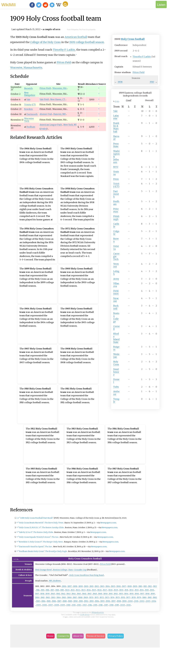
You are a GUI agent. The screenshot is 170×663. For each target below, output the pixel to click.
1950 (105, 594)
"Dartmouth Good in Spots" (31, 546)
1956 (137, 594)
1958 (147, 594)
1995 (102, 601)
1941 (58, 594)
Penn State (116, 145)
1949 (100, 594)
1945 (79, 594)
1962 (48, 597)
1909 (135, 586)
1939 (48, 594)
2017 (106, 605)
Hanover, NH (59, 114)
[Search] (65, 4)
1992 (86, 601)
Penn (116, 179)
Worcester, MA (59, 88)
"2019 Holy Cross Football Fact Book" (36, 518)
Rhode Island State (116, 337)
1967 (75, 597)
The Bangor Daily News (53, 542)
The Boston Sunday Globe (53, 527)
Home (50, 636)
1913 (155, 586)
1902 (97, 586)
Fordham (116, 202)
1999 (124, 601)
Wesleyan (116, 355)
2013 (84, 605)
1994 (97, 601)
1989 (70, 601)
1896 (64, 586)
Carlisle (116, 225)
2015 (95, 605)
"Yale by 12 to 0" (25, 532)
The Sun (55, 537)
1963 (53, 597)
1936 (152, 590)
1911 (145, 586)
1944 (74, 594)
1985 (49, 601)
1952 (116, 594)
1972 (102, 597)
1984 (43, 601)
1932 (131, 590)
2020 (122, 605)
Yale (115, 111)
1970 (91, 597)
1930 (121, 590)
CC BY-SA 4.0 (84, 614)
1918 (57, 590)
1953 (121, 594)
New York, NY (70, 124)
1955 (131, 594)
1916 (47, 590)
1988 (65, 601)
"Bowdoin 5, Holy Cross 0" (30, 542)
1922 (78, 590)
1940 (53, 594)
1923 (83, 590)
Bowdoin (28, 109)
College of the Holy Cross (45, 42)
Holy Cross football (133, 39)
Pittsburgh (116, 217)
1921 (73, 590)
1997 (113, 601)
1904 (108, 586)
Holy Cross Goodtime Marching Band (86, 575)
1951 (110, 594)
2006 (44, 605)
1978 (134, 597)
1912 (150, 586)
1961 (42, 597)
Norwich (28, 88)
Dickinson (116, 292)
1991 (81, 601)
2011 (74, 605)
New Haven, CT (57, 99)
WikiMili (8, 4)
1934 (142, 590)
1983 (38, 601)
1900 (86, 586)
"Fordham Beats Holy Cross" (31, 551)
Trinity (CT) (116, 185)
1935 (147, 590)
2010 (68, 605)
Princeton (116, 210)
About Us (78, 636)
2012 (79, 605)
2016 (101, 605)
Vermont (116, 265)
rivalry (43, 128)
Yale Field (44, 99)
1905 (113, 586)
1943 (68, 594)
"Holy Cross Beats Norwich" (31, 522)
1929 (116, 590)
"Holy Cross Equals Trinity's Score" (34, 537)
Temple (116, 400)
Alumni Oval (46, 114)
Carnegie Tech (116, 256)
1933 (137, 590)
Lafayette (116, 117)
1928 (110, 590)
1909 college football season (86, 42)
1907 (124, 586)
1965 (64, 597)
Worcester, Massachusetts (26, 67)
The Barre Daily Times (53, 522)
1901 (91, 586)
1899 (80, 586)
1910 (152, 82)
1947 (90, 594)
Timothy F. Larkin (142, 56)
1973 (107, 597)
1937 (37, 594)
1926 (99, 590)
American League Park (51, 124)
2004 (154, 601)
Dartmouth (116, 194)
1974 (112, 597)
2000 (130, 601)
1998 (119, 601)
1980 (144, 597)
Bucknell (115, 307)
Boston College (116, 317)
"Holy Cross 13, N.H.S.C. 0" (29, 527)
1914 (38, 590)
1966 (69, 597)
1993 (92, 601)
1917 (52, 590)
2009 (62, 605)
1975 (118, 597)
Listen (161, 4)
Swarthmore (116, 372)
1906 (118, 586)
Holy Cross (116, 363)
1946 (84, 594)
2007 (50, 605)
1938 (42, 594)
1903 (102, 586)
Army (116, 278)
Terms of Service (95, 636)
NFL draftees (55, 581)
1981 (150, 597)
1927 (105, 590)
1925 (94, 590)
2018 (111, 605)
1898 (75, 586)
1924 (89, 590)
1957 (142, 594)
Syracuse (116, 299)
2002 (142, 601)
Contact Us (63, 636)
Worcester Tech (29, 119)
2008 (56, 605)
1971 (96, 597)
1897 (70, 586)
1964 (59, 597)
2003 (148, 601)
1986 (54, 601)
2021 (128, 605)
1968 (80, 597)
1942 (63, 594)
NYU (115, 167)
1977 (128, 597)
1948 (95, 594)
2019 (117, 605)
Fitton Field (138, 72)
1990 (75, 601)
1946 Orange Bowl (43, 570)
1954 (126, 594)
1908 (120, 82)
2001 (136, 601)
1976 (123, 597)
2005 (38, 605)
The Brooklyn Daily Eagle (56, 551)
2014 (90, 605)
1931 (126, 590)
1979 (139, 597)
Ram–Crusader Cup (77, 570)
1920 (67, 590)
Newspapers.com (108, 522)
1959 (153, 594)
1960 (37, 597)
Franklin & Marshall (116, 127)
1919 (62, 590)
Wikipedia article (98, 612)
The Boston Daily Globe (43, 532)
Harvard (116, 137)
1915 (42, 590)
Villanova (116, 285)
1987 (59, 601)
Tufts (116, 386)
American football (76, 37)
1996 (108, 601)
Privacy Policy (116, 636)
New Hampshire (29, 93)
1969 (86, 597)
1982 (155, 597)
